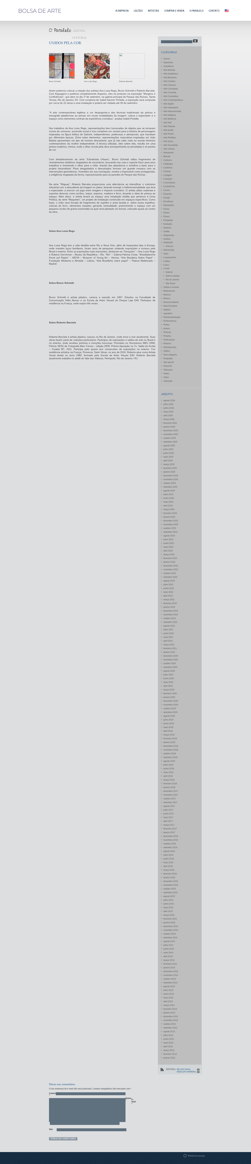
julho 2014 (168, 945)
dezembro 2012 (170, 1016)
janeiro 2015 (169, 922)
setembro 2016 (170, 847)
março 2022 (169, 599)
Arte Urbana (169, 149)
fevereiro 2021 (170, 648)
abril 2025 (168, 460)
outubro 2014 (169, 934)
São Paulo (170, 283)
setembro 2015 (170, 892)
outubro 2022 (169, 573)
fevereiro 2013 (170, 1009)
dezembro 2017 (170, 791)
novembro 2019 (170, 705)
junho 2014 (168, 949)
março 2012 (169, 1050)
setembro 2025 (170, 442)
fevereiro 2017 (170, 829)
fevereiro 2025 (170, 468)
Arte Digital (168, 104)
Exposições (168, 205)
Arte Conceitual (170, 89)
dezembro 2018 (170, 746)
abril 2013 (168, 1001)
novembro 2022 (170, 569)
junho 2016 (168, 859)
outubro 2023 (169, 528)
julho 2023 (168, 539)
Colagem (167, 175)
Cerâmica (167, 167)
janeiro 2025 (169, 472)
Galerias (167, 228)
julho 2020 (168, 675)
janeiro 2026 (169, 427)
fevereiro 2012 (170, 1054)
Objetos (167, 309)
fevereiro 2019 (170, 738)
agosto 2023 (169, 536)
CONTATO (214, 10)
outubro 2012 (169, 1024)
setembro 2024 (170, 487)
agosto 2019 (169, 716)
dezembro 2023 (170, 521)
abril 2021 (168, 641)
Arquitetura (168, 66)
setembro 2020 (170, 667)
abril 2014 (168, 956)
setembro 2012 (170, 1028)
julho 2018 (168, 765)
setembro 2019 (170, 712)
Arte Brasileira (170, 77)
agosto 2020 (169, 671)
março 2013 (169, 1005)
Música (166, 298)
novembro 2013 (170, 975)
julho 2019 (168, 720)
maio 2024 (168, 502)
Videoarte (167, 381)
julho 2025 (168, 449)
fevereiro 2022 (170, 603)
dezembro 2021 (170, 611)
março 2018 (169, 780)
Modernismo (169, 291)
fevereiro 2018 (170, 783)
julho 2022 (168, 584)
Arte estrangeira (170, 107)
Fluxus (166, 216)
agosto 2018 (169, 761)
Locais (166, 268)
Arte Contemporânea (173, 100)
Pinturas (167, 332)
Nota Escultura (170, 306)
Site (50, 1129)
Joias (165, 254)
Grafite (166, 231)
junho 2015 (168, 904)
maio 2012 (168, 1043)
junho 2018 (168, 768)
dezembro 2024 (170, 475)
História (167, 239)
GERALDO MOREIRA (186, 1072)
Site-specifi (168, 362)
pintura (166, 328)
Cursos (166, 190)
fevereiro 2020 (170, 693)
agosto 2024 (169, 490)
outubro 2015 (169, 889)
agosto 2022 (169, 581)
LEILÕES (138, 10)
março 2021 (169, 644)
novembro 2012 (170, 1020)
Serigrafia (167, 358)
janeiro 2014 (169, 967)
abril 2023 (168, 551)
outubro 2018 (169, 753)
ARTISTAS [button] (153, 10)
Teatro (166, 373)
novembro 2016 (170, 840)
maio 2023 (168, 547)
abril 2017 (168, 821)
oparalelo (167, 313)
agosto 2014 (169, 941)
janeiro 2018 (169, 787)
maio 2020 (168, 682)
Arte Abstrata (169, 70)
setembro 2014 (170, 937)
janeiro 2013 (169, 1013)
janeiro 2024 (169, 517)
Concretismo (169, 182)
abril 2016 (168, 866)
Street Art (167, 366)
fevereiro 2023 (170, 558)
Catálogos (168, 164)
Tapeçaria (168, 370)
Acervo (166, 59)
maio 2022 (168, 592)
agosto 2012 (169, 1031)
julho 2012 (168, 1035)
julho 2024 (168, 494)
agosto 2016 (169, 851)
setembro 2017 (170, 802)
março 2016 (169, 870)
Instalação (168, 242)
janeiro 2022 (169, 607)
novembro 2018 (170, 750)
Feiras (166, 209)
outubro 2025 (169, 438)
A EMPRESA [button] (122, 10)
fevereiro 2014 (170, 964)
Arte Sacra (168, 141)
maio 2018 (168, 772)
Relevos (167, 343)
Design (166, 198)
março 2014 (169, 960)
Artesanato (168, 152)
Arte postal (168, 130)
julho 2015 (168, 900)
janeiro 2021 (169, 652)
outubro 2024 (169, 483)
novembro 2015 (170, 885)
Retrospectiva (169, 347)
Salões (166, 351)
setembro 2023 (170, 532)
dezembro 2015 (170, 881)
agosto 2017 (169, 806)
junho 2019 (168, 723)
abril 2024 (168, 505)
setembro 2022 (170, 577)
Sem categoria (170, 355)
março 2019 (169, 735)
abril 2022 (168, 596)
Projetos (167, 336)
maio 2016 (168, 862)
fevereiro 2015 (170, 919)
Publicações (169, 340)
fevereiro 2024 (170, 513)
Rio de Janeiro (172, 279)
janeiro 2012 (169, 1058)
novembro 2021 (170, 614)
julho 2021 (168, 629)
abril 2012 (168, 1046)
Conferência (169, 186)
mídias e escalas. (171, 287)
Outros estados (173, 276)
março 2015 (169, 915)
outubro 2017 (169, 798)
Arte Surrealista (170, 145)
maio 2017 (168, 817)
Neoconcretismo (171, 302)
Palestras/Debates (171, 317)
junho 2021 (168, 633)
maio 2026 (168, 412)
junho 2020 (168, 678)
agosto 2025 (169, 445)
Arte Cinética (169, 81)
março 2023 (169, 554)
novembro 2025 (170, 434)
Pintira (166, 325)
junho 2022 (168, 588)
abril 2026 (168, 415)
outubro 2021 (169, 618)
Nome (127, 1099)
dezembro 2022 (170, 566)
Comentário (50, 1094)
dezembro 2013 (170, 971)
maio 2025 (168, 457)
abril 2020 (168, 686)
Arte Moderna (169, 119)
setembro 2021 (170, 622)
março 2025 (169, 464)
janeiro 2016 (169, 877)
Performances (169, 321)
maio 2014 (168, 952)
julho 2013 (168, 990)
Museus (167, 294)
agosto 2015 (169, 896)
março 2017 (169, 825)
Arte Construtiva (170, 96)
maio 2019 (168, 727)
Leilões (166, 261)
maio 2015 (168, 907)
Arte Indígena (169, 115)
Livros (166, 265)
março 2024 (169, 509)
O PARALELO (197, 10)
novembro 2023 (170, 524)
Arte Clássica (169, 85)
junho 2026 (168, 408)
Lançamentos (169, 257)
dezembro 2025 (170, 430)
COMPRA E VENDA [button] (174, 10)
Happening (168, 235)
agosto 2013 (169, 986)
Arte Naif (167, 122)
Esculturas (168, 201)
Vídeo (166, 377)
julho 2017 (168, 810)
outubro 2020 (169, 663)
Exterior (169, 272)
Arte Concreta (169, 92)
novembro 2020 (170, 659)
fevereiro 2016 (170, 874)
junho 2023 (168, 543)
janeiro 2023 (169, 562)
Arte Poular (168, 134)
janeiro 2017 (169, 832)
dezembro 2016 (170, 836)
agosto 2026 (169, 400)
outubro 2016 (169, 844)
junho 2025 (168, 453)
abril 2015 (168, 911)
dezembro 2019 (170, 701)
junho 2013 (168, 994)
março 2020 (169, 690)
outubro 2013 (169, 979)
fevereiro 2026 (170, 423)
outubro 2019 (169, 708)
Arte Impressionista (172, 111)
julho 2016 (168, 855)
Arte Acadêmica (170, 74)
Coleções (167, 179)
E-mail (133, 1102)
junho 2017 (168, 813)
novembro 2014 (170, 930)
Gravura (169, 246)
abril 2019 (168, 731)
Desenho (167, 194)
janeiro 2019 (169, 742)
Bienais (166, 156)
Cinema (167, 171)
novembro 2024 (170, 479)
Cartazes (167, 160)
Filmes (166, 213)
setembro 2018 (170, 757)
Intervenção (168, 250)
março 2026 (169, 419)
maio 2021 (168, 637)
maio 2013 (168, 998)
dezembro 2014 (170, 926)
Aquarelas (168, 62)
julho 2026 (168, 404)
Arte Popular (169, 126)
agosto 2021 (169, 626)
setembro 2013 (170, 982)
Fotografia (168, 220)
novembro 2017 (170, 795)
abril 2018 (168, 776)
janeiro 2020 (169, 697)
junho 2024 (168, 498)
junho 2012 (168, 1039)
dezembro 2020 (170, 656)
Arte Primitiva (169, 137)
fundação (167, 224)
